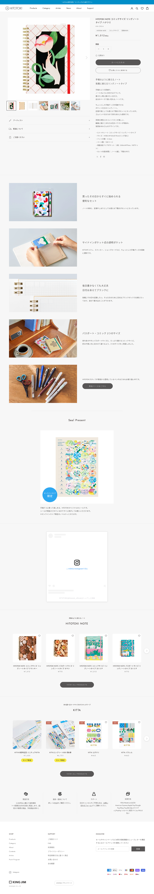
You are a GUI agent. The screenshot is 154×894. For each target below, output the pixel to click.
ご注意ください (19, 137)
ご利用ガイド (53, 839)
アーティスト (18, 120)
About (78, 8)
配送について (18, 129)
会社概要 (51, 863)
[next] (146, 650)
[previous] (7, 650)
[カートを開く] (147, 8)
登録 (138, 849)
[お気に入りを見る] (142, 8)
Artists (58, 8)
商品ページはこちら (97, 386)
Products (33, 8)
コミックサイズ (114, 31)
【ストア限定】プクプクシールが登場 (77, 2)
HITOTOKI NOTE (101, 31)
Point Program (14, 859)
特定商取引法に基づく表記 (58, 855)
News (68, 8)
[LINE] (104, 157)
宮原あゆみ (125, 31)
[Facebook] (101, 157)
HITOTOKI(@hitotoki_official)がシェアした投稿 (77, 598)
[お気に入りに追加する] (39, 635)
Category (46, 8)
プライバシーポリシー (56, 851)
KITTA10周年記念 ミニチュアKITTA (27, 752)
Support (90, 8)
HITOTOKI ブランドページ (64, 883)
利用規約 (51, 847)
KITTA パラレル (126, 752)
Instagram (15, 872)
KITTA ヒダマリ (93, 752)
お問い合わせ (53, 859)
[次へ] (86, 57)
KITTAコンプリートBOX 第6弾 (60, 752)
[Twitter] (97, 157)
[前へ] (11, 57)
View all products (77, 685)
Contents (12, 851)
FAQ (56, 803)
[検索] (137, 8)
